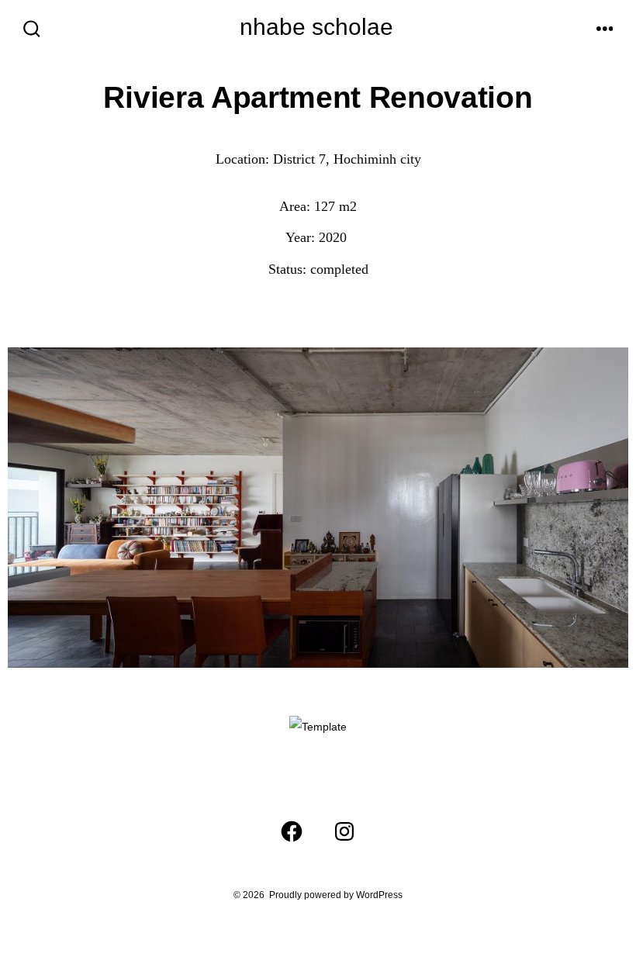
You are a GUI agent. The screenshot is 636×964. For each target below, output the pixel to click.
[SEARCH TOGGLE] (32, 29)
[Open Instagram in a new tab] (344, 831)
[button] (23, 524)
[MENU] (605, 29)
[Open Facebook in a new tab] (291, 831)
